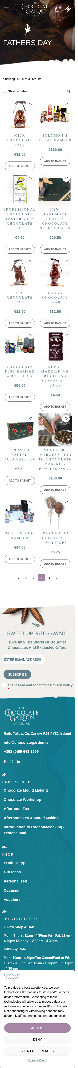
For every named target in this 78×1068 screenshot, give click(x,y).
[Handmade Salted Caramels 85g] (19, 429)
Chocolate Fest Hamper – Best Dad (20, 371)
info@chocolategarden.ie (26, 742)
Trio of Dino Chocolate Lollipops (55, 537)
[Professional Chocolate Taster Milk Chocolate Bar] (19, 189)
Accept (37, 1028)
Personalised (15, 881)
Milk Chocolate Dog (20, 140)
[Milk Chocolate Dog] (19, 115)
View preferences (37, 1051)
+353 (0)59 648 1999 (21, 751)
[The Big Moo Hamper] (19, 513)
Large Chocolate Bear (55, 297)
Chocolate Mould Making (26, 790)
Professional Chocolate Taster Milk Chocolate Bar (20, 219)
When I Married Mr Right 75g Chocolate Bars (55, 376)
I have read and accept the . (40, 687)
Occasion (12, 890)
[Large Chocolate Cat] (19, 272)
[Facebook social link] (5, 761)
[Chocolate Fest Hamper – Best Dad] (19, 346)
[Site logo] (36, 9)
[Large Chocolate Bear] (55, 272)
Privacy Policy (37, 1060)
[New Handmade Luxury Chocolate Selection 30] (55, 189)
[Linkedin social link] (18, 761)
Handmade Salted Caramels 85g (20, 454)
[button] (20, 165)
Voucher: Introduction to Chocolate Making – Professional (55, 459)
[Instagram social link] (11, 761)
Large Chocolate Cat (20, 297)
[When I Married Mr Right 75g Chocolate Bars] (55, 346)
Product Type (15, 863)
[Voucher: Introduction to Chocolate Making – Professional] (55, 429)
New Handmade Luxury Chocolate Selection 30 (55, 219)
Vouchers (12, 900)
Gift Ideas (12, 872)
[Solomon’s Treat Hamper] (55, 115)
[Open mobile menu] (6, 9)
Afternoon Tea (16, 809)
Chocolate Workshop (22, 799)
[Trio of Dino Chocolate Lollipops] (55, 513)
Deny (37, 1039)
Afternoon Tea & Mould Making (31, 818)
